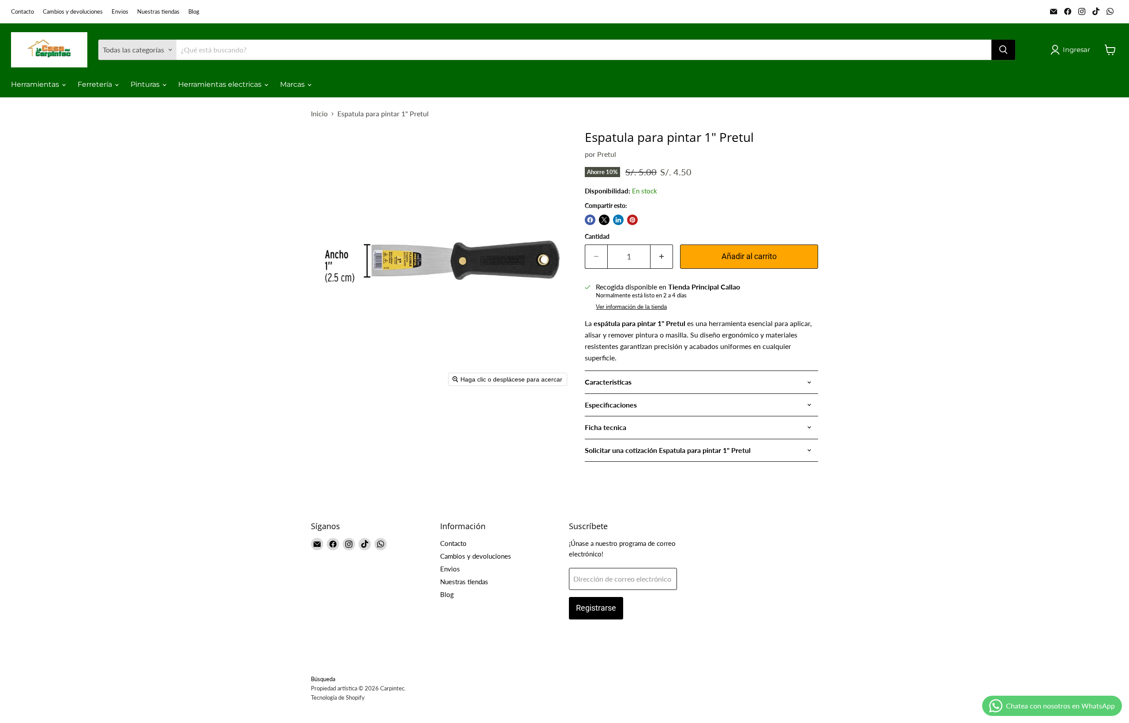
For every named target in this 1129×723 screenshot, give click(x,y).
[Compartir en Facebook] (590, 220)
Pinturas (146, 84)
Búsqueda (323, 678)
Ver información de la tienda (631, 307)
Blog (193, 11)
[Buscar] (1003, 50)
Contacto (22, 11)
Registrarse (596, 607)
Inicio (319, 114)
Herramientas (36, 84)
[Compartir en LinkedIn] (618, 220)
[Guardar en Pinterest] (632, 220)
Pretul (606, 154)
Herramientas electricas (220, 84)
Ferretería (96, 84)
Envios (120, 11)
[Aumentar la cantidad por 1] (661, 257)
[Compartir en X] (604, 220)
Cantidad (597, 236)
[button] (1072, 49)
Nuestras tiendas (158, 11)
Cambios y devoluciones (73, 11)
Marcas (293, 84)
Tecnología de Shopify (338, 697)
